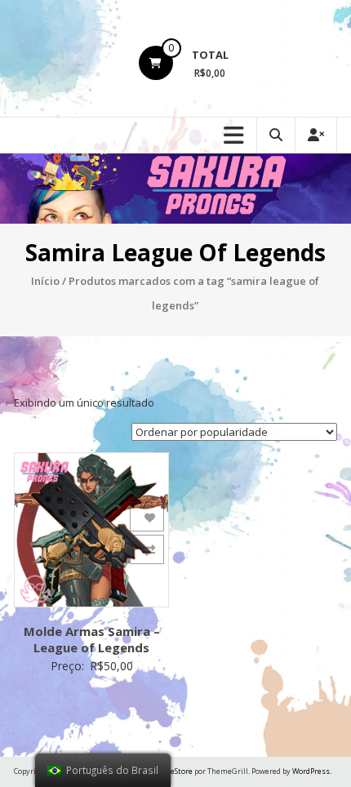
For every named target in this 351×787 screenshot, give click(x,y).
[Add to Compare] (147, 549)
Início (45, 280)
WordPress (311, 771)
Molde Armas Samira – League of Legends (92, 639)
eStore (182, 771)
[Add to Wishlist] (147, 516)
